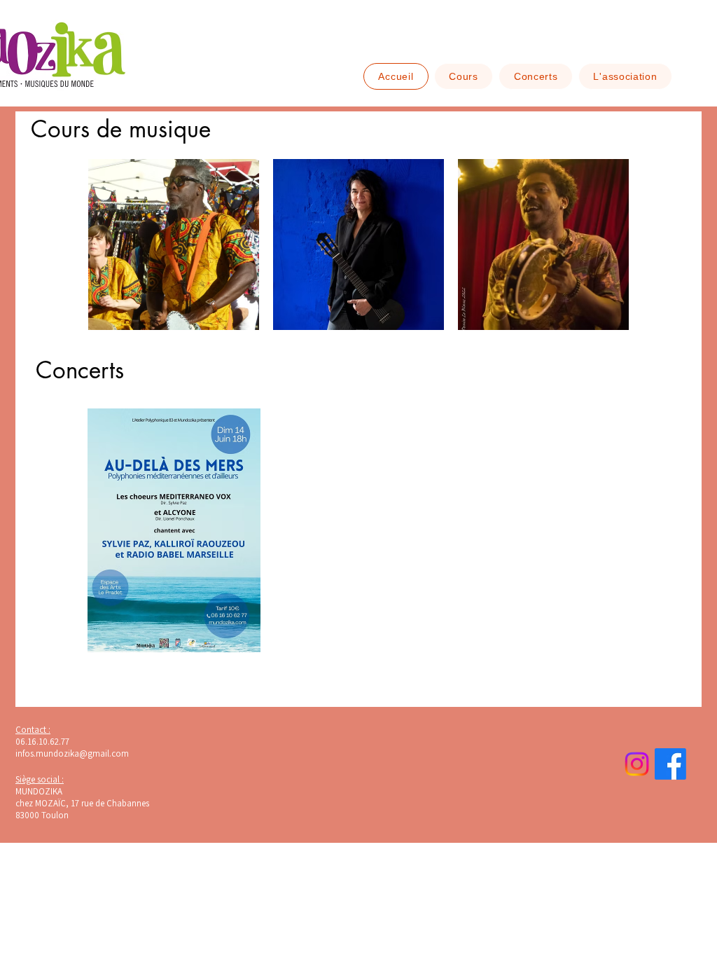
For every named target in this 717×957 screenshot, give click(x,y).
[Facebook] (670, 764)
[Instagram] (637, 764)
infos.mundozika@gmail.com (72, 753)
